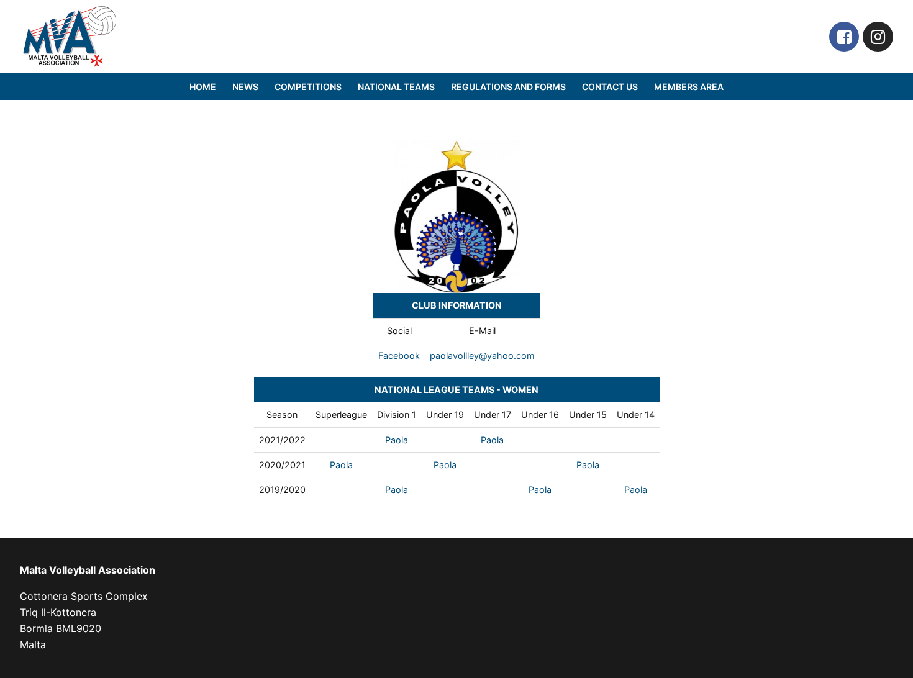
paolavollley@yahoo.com (482, 355)
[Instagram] (878, 37)
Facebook (399, 355)
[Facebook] (844, 37)
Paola (396, 440)
